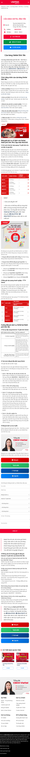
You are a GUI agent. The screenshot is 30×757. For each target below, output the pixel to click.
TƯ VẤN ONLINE (16, 47)
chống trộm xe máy (21, 117)
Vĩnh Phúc (21, 6)
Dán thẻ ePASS (5, 107)
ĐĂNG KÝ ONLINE (16, 42)
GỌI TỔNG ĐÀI (16, 36)
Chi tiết (8, 668)
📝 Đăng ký (15, 460)
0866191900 (13, 68)
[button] (2, 2)
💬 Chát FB (15, 476)
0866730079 (22, 68)
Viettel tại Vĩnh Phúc (9, 212)
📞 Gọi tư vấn (15, 465)
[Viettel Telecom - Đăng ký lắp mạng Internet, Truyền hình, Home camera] (15, 2)
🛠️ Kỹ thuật (15, 470)
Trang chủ (3, 6)
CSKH (7, 6)
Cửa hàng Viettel (14, 6)
